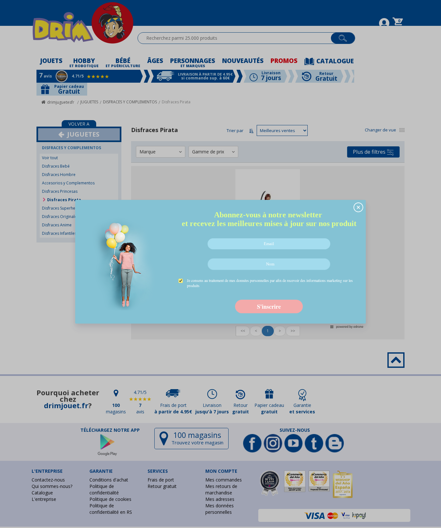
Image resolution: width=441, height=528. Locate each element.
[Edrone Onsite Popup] (220, 264)
